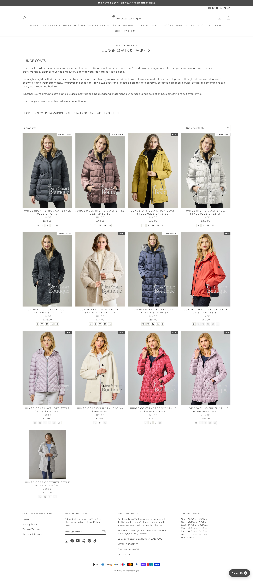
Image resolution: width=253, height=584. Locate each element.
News (219, 25)
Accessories (174, 25)
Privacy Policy (30, 524)
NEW (155, 25)
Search (26, 519)
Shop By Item (125, 30)
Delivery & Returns (32, 534)
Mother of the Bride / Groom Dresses (74, 25)
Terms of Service (31, 529)
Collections (129, 45)
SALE (144, 25)
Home (34, 25)
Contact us (200, 25)
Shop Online (123, 25)
